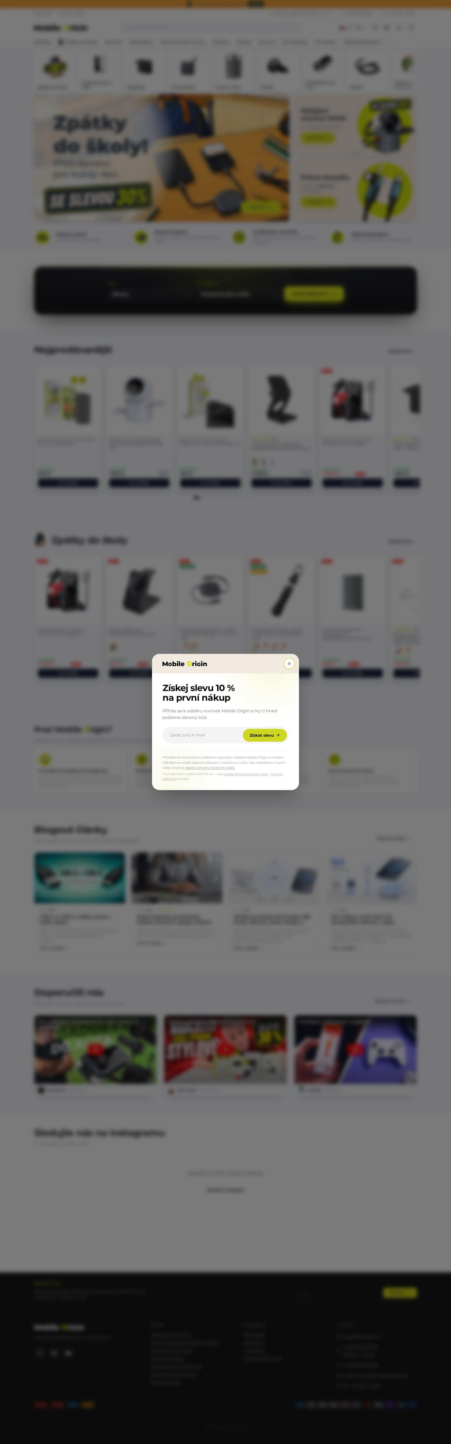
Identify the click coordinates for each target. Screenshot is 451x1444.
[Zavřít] (289, 663)
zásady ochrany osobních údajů (210, 768)
